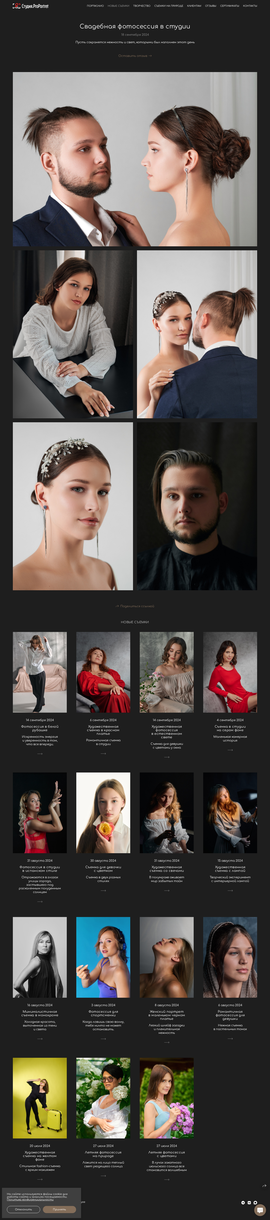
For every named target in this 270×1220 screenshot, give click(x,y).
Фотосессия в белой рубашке (40, 728)
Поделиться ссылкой (137, 606)
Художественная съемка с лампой (230, 869)
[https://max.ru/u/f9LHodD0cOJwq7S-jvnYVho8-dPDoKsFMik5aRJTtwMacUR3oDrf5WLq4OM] (255, 1203)
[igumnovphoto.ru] (30, 6)
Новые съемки (118, 6)
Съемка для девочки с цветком (103, 869)
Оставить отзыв (132, 56)
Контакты (250, 6)
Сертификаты (229, 6)
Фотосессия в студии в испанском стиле (40, 869)
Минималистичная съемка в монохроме (40, 1013)
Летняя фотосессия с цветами (166, 1154)
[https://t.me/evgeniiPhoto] (243, 1203)
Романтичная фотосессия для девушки (230, 1015)
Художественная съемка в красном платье (103, 730)
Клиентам (194, 6)
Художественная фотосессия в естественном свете (166, 732)
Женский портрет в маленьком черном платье (166, 1015)
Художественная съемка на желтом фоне (40, 1156)
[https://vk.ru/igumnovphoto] (249, 1203)
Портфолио (95, 6)
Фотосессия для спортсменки (103, 1013)
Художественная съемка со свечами (167, 869)
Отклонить (23, 1209)
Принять (59, 1209)
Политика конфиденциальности (30, 1199)
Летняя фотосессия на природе (103, 1154)
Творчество (141, 6)
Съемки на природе (168, 6)
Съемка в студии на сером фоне (230, 728)
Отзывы (210, 6)
